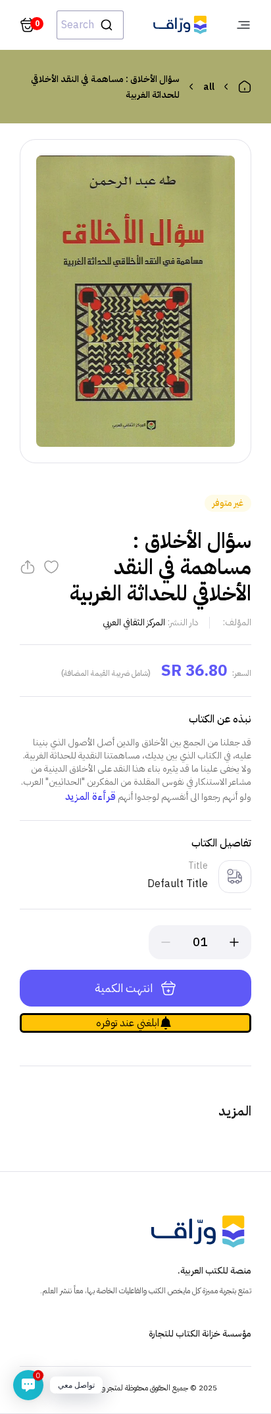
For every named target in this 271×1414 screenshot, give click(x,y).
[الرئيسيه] (244, 86)
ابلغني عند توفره (127, 1023)
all (208, 87)
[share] (28, 567)
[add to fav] (51, 567)
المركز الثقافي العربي (134, 622)
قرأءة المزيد (90, 796)
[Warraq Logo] (179, 25)
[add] (234, 942)
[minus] (166, 942)
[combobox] (90, 24)
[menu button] (243, 25)
